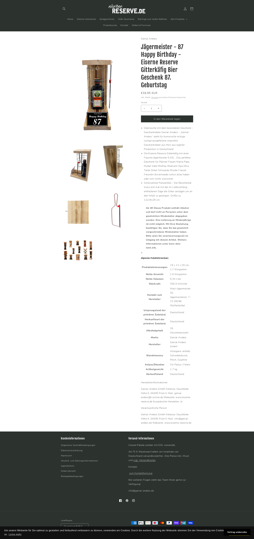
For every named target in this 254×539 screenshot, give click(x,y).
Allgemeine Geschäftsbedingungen (78, 445)
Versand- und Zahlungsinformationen (79, 460)
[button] (64, 9)
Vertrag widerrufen (237, 532)
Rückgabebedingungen (72, 476)
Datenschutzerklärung (72, 450)
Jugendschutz (67, 465)
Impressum (66, 455)
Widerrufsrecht (68, 471)
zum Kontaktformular (141, 473)
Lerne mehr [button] (15, 534)
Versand (154, 97)
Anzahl (144, 102)
